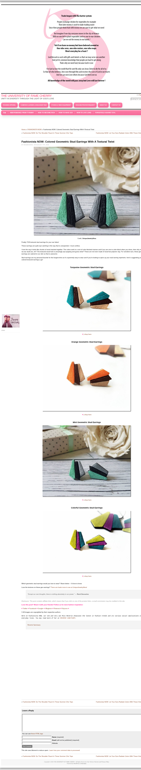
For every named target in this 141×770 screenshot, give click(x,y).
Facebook (32, 608)
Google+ (41, 608)
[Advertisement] (76, 121)
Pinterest (57, 608)
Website (55, 743)
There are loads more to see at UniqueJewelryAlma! (69, 587)
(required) (58, 737)
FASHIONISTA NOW (34, 129)
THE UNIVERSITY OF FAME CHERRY (26, 95)
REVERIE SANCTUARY (67, 618)
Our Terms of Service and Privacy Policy (98, 762)
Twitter (25, 608)
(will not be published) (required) (65, 740)
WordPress (77, 763)
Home (23, 129)
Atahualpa (83, 763)
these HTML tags (37, 733)
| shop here (87, 334)
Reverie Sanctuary (34, 625)
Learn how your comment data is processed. (64, 750)
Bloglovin (49, 608)
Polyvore (65, 608)
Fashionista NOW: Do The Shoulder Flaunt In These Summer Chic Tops (48, 133)
